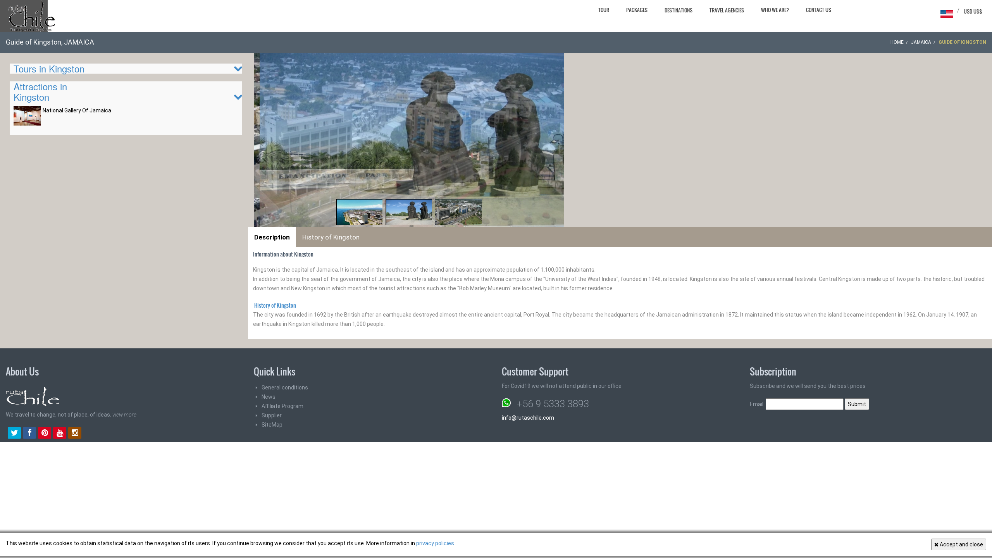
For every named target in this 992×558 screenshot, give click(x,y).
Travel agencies (727, 10)
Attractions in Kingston (40, 91)
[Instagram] (74, 433)
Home (897, 42)
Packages (637, 10)
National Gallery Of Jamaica (77, 110)
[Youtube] (59, 433)
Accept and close (961, 544)
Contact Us (818, 10)
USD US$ (973, 11)
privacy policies (435, 543)
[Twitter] (14, 433)
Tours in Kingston (49, 68)
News (269, 397)
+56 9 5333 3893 (553, 404)
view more (124, 415)
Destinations (678, 10)
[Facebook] (29, 433)
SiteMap (272, 425)
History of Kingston (331, 237)
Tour (603, 10)
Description (272, 237)
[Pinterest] (44, 433)
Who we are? (775, 10)
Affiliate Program (282, 406)
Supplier (272, 415)
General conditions (285, 387)
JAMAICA (921, 42)
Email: (758, 404)
